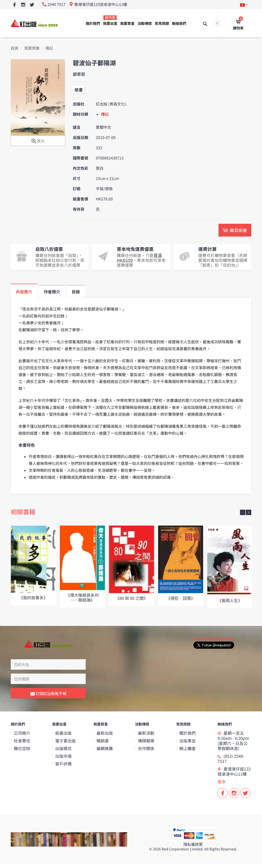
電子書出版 (65, 741)
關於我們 (93, 23)
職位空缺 (22, 748)
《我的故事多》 (33, 597)
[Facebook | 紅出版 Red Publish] (14, 5)
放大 (40, 141)
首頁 (14, 48)
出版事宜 (187, 741)
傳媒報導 (146, 741)
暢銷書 (102, 741)
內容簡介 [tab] (24, 292)
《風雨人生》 (229, 600)
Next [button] (248, 512)
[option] (33, 565)
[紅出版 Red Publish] (34, 23)
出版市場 (63, 756)
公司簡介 (22, 733)
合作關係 (146, 748)
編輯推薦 (104, 748)
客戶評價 (63, 764)
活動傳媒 (144, 23)
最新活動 (146, 733)
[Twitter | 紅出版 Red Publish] (32, 5)
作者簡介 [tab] (52, 292)
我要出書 (110, 20)
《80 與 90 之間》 (131, 598)
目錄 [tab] (76, 292)
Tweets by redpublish (214, 639)
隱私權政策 (193, 844)
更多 (221, 781)
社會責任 (22, 741)
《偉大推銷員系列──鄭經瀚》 (82, 597)
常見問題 (162, 23)
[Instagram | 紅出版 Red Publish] (23, 5)
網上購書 (187, 748)
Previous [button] (242, 512)
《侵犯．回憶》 (180, 598)
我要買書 (127, 23)
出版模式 (63, 748)
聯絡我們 (179, 23)
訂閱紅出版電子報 (50, 693)
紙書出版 (63, 733)
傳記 (49, 48)
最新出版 (104, 733)
